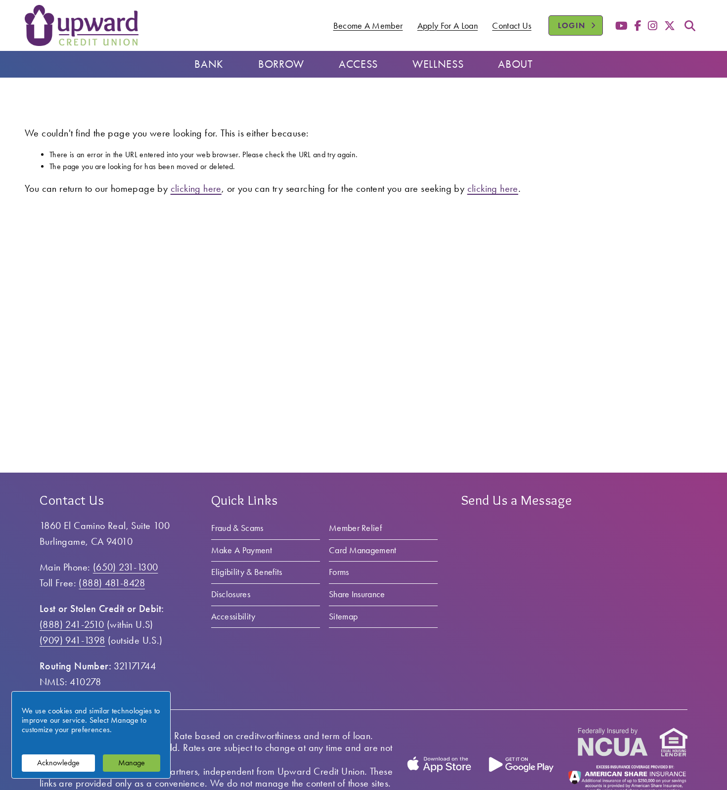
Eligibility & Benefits (246, 572)
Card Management (363, 550)
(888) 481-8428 (112, 583)
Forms (339, 572)
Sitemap (343, 616)
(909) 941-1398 (72, 640)
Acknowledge (58, 762)
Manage (131, 762)
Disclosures (231, 594)
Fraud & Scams (237, 528)
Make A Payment (241, 550)
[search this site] (690, 25)
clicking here (196, 188)
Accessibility (233, 616)
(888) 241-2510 (72, 624)
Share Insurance (357, 594)
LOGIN (580, 25)
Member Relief (355, 528)
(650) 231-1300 (125, 567)
